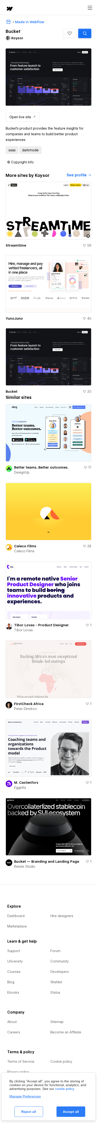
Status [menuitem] (55, 992)
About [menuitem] (12, 1022)
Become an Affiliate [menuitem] (65, 1032)
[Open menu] (90, 8)
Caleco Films (25, 546)
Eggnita (20, 787)
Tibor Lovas (23, 630)
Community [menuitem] (59, 961)
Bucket (11, 391)
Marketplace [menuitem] (17, 926)
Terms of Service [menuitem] (20, 1061)
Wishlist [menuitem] (56, 982)
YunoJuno (14, 318)
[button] (69, 33)
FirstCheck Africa (29, 704)
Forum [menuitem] (55, 951)
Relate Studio (24, 866)
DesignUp (21, 472)
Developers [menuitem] (59, 972)
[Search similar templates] (84, 33)
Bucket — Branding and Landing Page (46, 861)
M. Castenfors (26, 782)
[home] (9, 9)
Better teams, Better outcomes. (41, 467)
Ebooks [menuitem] (13, 992)
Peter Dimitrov (25, 709)
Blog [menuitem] (10, 982)
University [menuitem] (15, 961)
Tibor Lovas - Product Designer (41, 625)
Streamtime (16, 245)
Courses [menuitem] (13, 972)
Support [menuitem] (13, 951)
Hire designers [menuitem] (61, 916)
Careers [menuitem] (13, 1032)
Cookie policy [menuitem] (61, 1061)
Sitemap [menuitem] (57, 1022)
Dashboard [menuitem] (15, 916)
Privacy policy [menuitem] (18, 1072)
